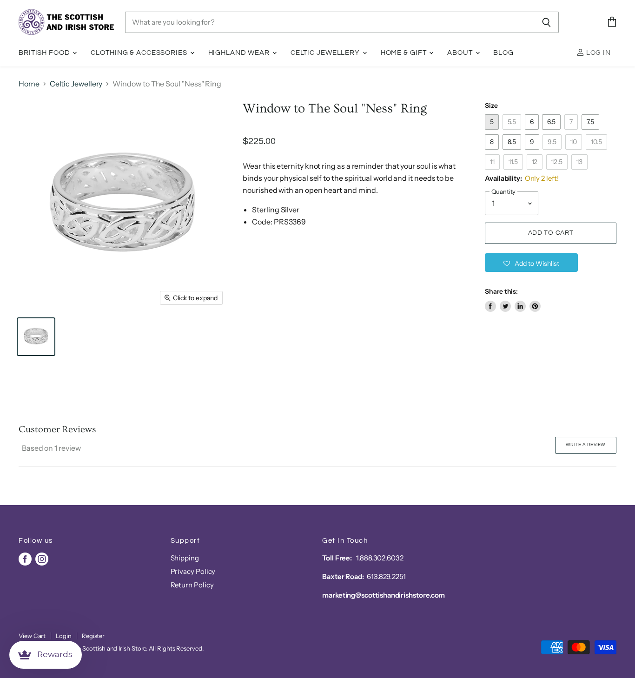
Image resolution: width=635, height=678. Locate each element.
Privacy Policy (193, 571)
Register (93, 635)
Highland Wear (239, 52)
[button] (531, 262)
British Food (45, 52)
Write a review (586, 444)
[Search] (546, 22)
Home (29, 83)
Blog (503, 52)
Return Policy (192, 584)
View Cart (32, 635)
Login (64, 635)
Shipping (185, 557)
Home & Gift (405, 52)
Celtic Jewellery (326, 52)
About (460, 52)
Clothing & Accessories (140, 52)
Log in (597, 52)
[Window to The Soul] (36, 336)
